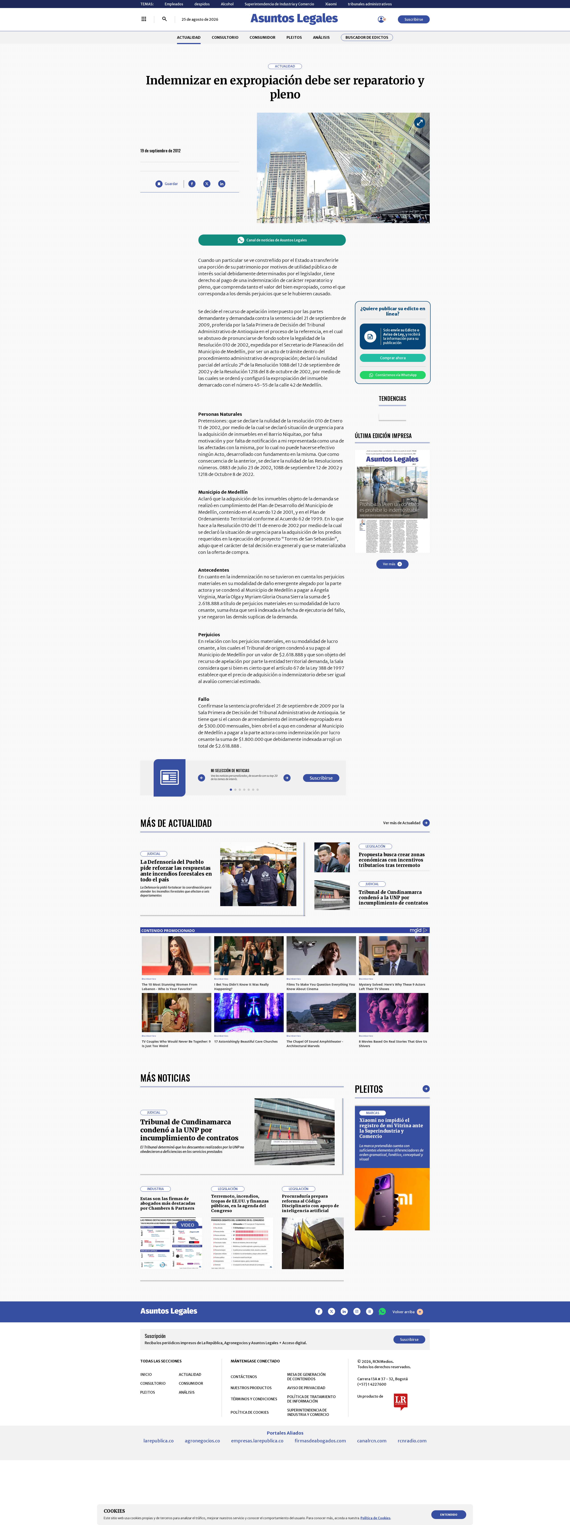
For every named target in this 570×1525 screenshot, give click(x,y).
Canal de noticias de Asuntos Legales (276, 240)
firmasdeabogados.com (320, 1440)
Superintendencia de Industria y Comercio (279, 4)
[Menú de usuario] (381, 19)
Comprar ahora (393, 358)
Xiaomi (331, 4)
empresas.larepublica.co (257, 1440)
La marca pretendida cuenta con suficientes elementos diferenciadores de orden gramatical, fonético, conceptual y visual (391, 1152)
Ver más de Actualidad (401, 823)
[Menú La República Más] (143, 19)
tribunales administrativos (370, 4)
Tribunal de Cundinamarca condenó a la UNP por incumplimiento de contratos (393, 897)
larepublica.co (158, 1440)
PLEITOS (294, 37)
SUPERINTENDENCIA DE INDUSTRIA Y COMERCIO (308, 1412)
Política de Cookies (375, 1518)
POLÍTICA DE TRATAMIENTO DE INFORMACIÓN (311, 1399)
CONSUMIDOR (262, 37)
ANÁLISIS (321, 37)
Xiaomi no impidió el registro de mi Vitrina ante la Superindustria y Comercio (391, 1128)
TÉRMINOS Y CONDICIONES (254, 1399)
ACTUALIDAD (189, 37)
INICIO (146, 1374)
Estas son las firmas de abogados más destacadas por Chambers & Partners (167, 1203)
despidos (202, 4)
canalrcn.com (372, 1440)
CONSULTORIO (225, 37)
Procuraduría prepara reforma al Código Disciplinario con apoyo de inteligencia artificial (310, 1203)
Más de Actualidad (176, 823)
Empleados (174, 4)
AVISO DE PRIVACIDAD (306, 1388)
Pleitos (369, 1088)
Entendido (448, 1514)
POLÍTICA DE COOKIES (250, 1412)
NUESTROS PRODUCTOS (251, 1388)
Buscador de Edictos (367, 37)
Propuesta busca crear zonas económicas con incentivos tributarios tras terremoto (392, 860)
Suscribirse (414, 19)
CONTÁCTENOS (244, 1376)
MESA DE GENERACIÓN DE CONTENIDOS (306, 1376)
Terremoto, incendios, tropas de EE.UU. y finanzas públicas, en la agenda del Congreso (240, 1203)
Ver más (389, 564)
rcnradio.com (412, 1440)
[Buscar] (164, 19)
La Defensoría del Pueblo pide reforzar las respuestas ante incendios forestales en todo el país (176, 871)
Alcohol (227, 4)
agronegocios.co (202, 1440)
